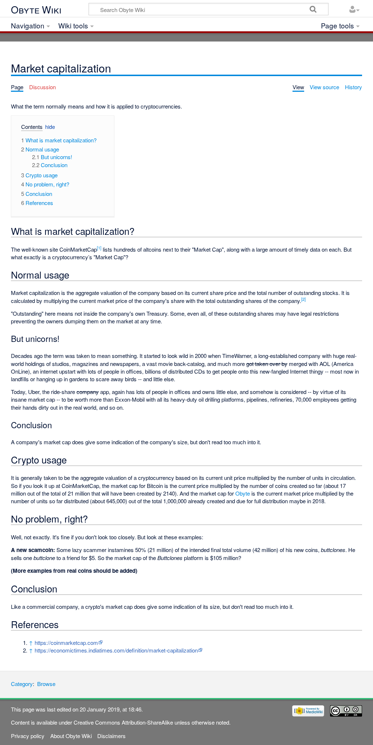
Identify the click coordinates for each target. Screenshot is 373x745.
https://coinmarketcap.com (66, 642)
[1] (99, 248)
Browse (46, 683)
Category (22, 683)
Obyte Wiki (36, 9)
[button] (29, 128)
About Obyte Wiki (71, 736)
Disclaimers (111, 736)
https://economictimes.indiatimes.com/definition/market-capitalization (116, 650)
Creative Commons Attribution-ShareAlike (123, 722)
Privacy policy (27, 736)
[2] (303, 299)
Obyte (242, 493)
